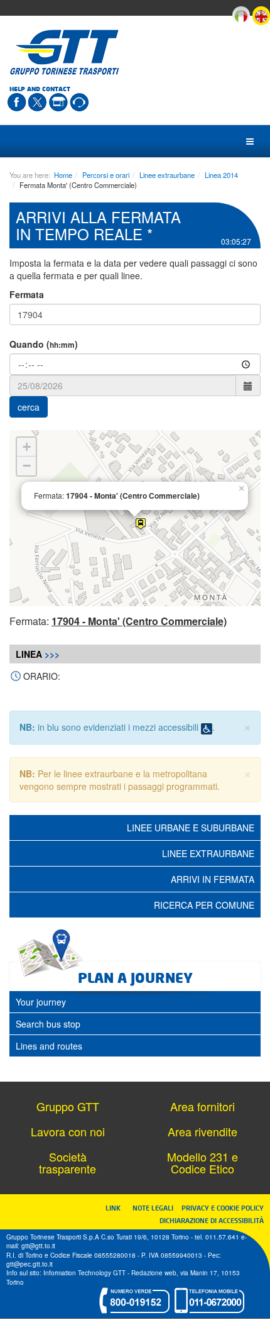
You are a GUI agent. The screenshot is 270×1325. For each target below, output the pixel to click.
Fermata (26, 294)
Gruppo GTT (67, 1106)
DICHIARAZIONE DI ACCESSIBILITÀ (211, 1220)
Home (63, 175)
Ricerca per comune (204, 905)
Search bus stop (48, 1023)
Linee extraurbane (167, 175)
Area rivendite (202, 1131)
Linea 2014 (221, 175)
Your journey (41, 1001)
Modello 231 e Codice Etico (202, 1162)
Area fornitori (202, 1106)
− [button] (27, 466)
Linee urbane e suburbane (190, 827)
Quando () (43, 344)
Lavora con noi (68, 1131)
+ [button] (27, 447)
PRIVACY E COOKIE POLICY (222, 1208)
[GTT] (64, 52)
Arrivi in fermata (212, 879)
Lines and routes (49, 1045)
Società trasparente (67, 1162)
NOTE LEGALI (155, 1208)
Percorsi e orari (105, 175)
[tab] (135, 1001)
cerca (29, 407)
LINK (116, 1208)
